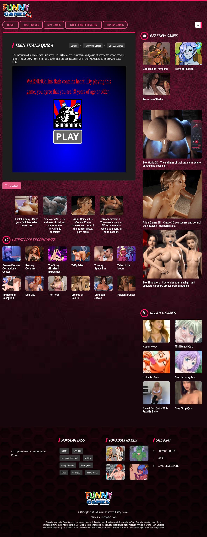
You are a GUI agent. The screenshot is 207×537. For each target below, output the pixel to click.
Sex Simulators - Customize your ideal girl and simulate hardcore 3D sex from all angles (169, 284)
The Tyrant (54, 294)
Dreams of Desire (77, 296)
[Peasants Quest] (126, 283)
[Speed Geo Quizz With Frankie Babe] (156, 392)
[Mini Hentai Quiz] (188, 331)
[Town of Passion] (188, 53)
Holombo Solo (151, 377)
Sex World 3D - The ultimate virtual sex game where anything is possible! (55, 225)
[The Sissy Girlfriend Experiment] (57, 253)
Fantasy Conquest (30, 267)
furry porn (77, 451)
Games (74, 46)
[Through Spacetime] (103, 253)
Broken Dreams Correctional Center (11, 268)
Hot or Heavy (150, 346)
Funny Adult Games (93, 46)
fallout (63, 472)
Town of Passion (184, 68)
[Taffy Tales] (80, 253)
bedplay (88, 458)
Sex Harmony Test (185, 377)
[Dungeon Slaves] (103, 283)
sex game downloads (69, 458)
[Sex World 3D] (55, 205)
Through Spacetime (100, 267)
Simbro (64, 451)
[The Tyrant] (57, 283)
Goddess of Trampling (155, 68)
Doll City (30, 294)
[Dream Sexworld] (111, 205)
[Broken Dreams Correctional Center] (11, 253)
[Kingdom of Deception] (11, 283)
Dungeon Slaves (99, 296)
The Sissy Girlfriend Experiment (54, 268)
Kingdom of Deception (9, 296)
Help (160, 458)
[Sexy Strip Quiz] (188, 392)
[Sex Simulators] (172, 254)
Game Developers (168, 465)
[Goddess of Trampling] (156, 53)
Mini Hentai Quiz (184, 346)
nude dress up (92, 472)
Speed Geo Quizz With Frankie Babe (155, 410)
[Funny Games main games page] (140, 498)
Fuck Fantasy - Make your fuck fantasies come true (26, 222)
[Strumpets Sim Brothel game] (139, 472)
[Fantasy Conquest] (34, 253)
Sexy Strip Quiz (183, 408)
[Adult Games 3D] (83, 205)
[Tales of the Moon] (126, 253)
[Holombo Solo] (156, 362)
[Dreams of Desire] (80, 283)
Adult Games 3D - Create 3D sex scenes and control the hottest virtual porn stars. (83, 225)
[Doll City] (34, 283)
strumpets (76, 472)
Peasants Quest (126, 294)
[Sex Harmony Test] (188, 362)
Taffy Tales (77, 265)
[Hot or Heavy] (156, 331)
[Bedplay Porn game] (139, 453)
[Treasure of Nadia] (156, 84)
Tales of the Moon (123, 267)
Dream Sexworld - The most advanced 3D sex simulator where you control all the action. (111, 225)
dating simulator (67, 465)
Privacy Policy (166, 450)
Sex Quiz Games (116, 46)
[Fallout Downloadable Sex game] (115, 472)
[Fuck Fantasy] (26, 205)
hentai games (86, 465)
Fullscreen (11, 185)
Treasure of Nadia (153, 99)
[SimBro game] (115, 453)
